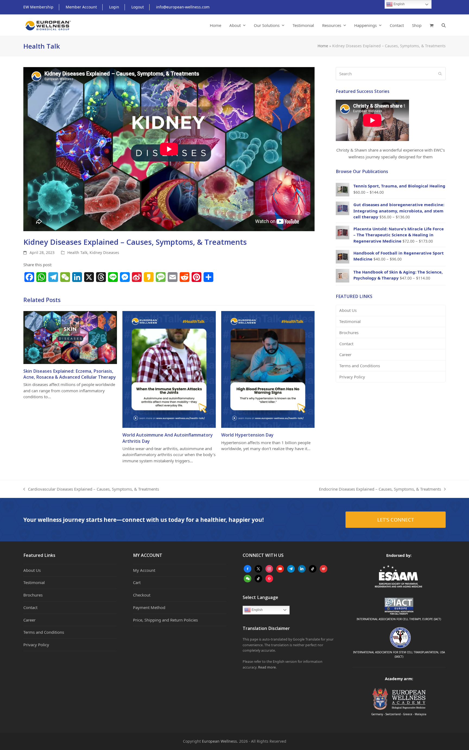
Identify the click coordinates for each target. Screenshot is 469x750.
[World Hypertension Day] (268, 369)
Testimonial (350, 321)
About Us (348, 310)
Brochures (349, 332)
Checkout (141, 595)
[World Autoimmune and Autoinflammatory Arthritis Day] (169, 369)
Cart (137, 582)
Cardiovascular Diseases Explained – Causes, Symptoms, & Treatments (91, 489)
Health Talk (77, 252)
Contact (346, 343)
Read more (267, 667)
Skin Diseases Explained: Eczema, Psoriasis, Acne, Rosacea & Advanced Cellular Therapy (69, 374)
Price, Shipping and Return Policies (165, 620)
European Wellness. (220, 741)
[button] (432, 25)
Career (345, 354)
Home (323, 45)
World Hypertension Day (247, 435)
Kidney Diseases (104, 252)
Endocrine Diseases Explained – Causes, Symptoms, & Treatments (380, 489)
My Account (144, 570)
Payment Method (149, 607)
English (257, 610)
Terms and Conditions (359, 365)
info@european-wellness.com (183, 7)
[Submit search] (440, 73)
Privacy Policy (352, 376)
